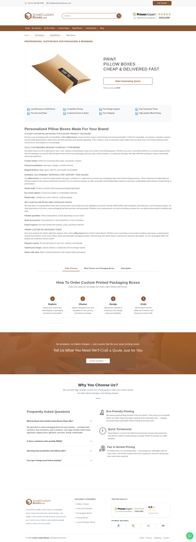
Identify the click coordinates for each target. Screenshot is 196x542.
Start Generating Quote (128, 81)
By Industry (40, 35)
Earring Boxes (82, 518)
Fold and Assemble (84, 509)
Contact (166, 538)
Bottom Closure (83, 504)
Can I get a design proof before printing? (44, 460)
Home (26, 35)
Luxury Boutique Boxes (86, 522)
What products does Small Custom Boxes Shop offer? (50, 421)
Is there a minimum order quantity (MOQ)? (44, 441)
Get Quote (162, 3)
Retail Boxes (54, 35)
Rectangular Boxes (84, 513)
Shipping (157, 538)
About (142, 538)
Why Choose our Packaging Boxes (99, 268)
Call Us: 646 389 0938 (36, 3)
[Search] (118, 16)
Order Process (71, 268)
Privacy (149, 538)
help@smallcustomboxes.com (60, 3)
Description (126, 268)
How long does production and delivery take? (46, 451)
